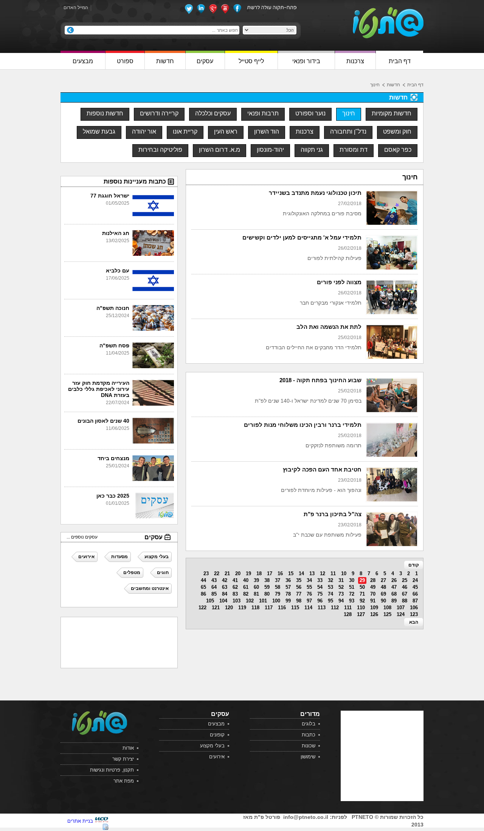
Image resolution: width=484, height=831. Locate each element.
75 (320, 594)
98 (298, 601)
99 (288, 601)
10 (343, 573)
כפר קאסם (397, 149)
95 (330, 601)
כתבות (308, 735)
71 (362, 594)
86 (203, 594)
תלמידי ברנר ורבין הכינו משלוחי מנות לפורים (302, 425)
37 (277, 580)
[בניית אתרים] (102, 821)
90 (383, 601)
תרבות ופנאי (263, 113)
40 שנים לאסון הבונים (103, 421)
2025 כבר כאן (112, 496)
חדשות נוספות (105, 113)
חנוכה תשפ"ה (112, 308)
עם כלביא (117, 271)
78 (288, 594)
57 (288, 587)
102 (250, 601)
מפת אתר (123, 781)
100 (276, 601)
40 (245, 580)
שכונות (308, 746)
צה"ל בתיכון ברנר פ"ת (332, 514)
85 (214, 594)
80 (267, 594)
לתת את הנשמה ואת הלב (328, 327)
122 (202, 607)
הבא (413, 622)
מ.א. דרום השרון (219, 149)
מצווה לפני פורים (339, 282)
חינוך (375, 84)
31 (341, 580)
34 (309, 580)
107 (401, 607)
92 (362, 601)
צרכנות (304, 131)
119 (242, 607)
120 (229, 607)
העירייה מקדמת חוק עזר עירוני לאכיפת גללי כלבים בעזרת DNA (98, 389)
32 (330, 580)
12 (322, 573)
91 (372, 601)
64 (214, 587)
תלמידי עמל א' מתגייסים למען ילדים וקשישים (301, 237)
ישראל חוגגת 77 (109, 196)
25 (404, 580)
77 (298, 594)
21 (227, 573)
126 (374, 614)
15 (290, 573)
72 (351, 594)
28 (372, 580)
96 (320, 601)
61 (245, 587)
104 (223, 601)
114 (308, 607)
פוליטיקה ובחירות (160, 149)
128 (348, 614)
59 (267, 587)
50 (362, 587)
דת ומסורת (354, 149)
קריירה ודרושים (159, 113)
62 (235, 587)
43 (214, 580)
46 (404, 587)
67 (404, 594)
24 (415, 580)
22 (216, 573)
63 (224, 587)
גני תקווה (312, 149)
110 (361, 607)
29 (362, 580)
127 (361, 614)
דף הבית (415, 84)
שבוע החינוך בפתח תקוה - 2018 (320, 380)
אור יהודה (144, 131)
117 (269, 607)
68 (394, 594)
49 (372, 587)
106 (414, 607)
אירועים (217, 756)
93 (351, 601)
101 (263, 601)
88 (404, 601)
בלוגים (308, 724)
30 (351, 580)
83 (235, 594)
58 (277, 587)
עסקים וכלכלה (213, 113)
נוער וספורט (310, 113)
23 (206, 573)
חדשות (393, 84)
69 (383, 594)
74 (330, 594)
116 (282, 607)
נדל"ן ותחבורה (348, 131)
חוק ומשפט (397, 131)
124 (401, 614)
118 (255, 607)
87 (415, 601)
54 (320, 587)
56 (298, 587)
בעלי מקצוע (212, 746)
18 (259, 573)
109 (374, 607)
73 (341, 594)
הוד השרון (266, 131)
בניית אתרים (80, 821)
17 (269, 573)
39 (256, 580)
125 (387, 614)
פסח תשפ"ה (114, 345)
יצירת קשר (123, 759)
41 (235, 580)
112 (335, 607)
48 (383, 587)
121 (216, 607)
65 (203, 587)
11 (333, 573)
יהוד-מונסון (270, 149)
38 (267, 580)
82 (245, 594)
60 (256, 587)
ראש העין (225, 131)
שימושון (308, 756)
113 (322, 607)
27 (383, 580)
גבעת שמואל (99, 131)
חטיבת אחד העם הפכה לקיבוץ (322, 469)
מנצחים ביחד (113, 458)
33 (320, 580)
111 (348, 607)
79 (277, 594)
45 (415, 587)
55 (309, 587)
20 (237, 573)
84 (224, 594)
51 (351, 587)
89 (394, 601)
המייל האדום (76, 7)
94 (341, 601)
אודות (128, 748)
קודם (413, 565)
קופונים (217, 735)
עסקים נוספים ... (82, 537)
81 (256, 594)
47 (394, 587)
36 (288, 580)
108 (387, 607)
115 (295, 607)
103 (236, 601)
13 (312, 573)
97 (309, 601)
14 (301, 573)
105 (210, 601)
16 (280, 573)
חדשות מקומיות (391, 113)
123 (414, 614)
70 (372, 594)
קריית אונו (185, 131)
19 (248, 573)
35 (298, 580)
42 (224, 580)
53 (330, 587)
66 (415, 594)
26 (394, 580)
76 (309, 594)
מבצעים (216, 724)
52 (341, 587)
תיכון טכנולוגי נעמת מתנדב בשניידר (315, 193)
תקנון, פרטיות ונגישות (112, 770)
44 (203, 580)
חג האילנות (115, 233)
